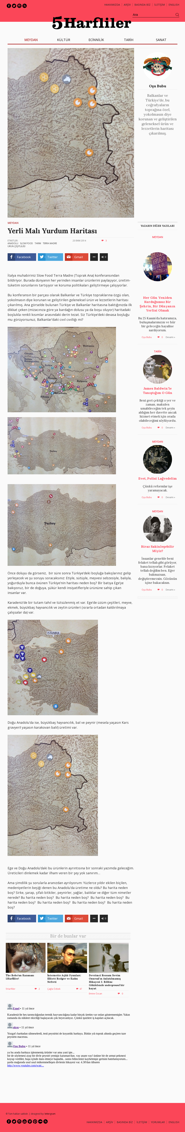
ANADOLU (13, 243)
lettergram (50, 1113)
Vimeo (30, 1121)
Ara (177, 15)
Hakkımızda (112, 4)
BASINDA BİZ (142, 4)
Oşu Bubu (157, 86)
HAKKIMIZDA (94, 1122)
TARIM (38, 243)
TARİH (128, 40)
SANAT (161, 40)
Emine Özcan (95, 993)
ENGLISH (174, 4)
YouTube (24, 1121)
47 (80, 988)
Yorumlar (158, 1122)
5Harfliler (10, 988)
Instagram (19, 6)
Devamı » (170, 337)
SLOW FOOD (26, 243)
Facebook (9, 6)
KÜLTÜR (63, 40)
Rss (24, 6)
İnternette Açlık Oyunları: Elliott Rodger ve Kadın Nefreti (64, 979)
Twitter (14, 6)
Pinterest (35, 1121)
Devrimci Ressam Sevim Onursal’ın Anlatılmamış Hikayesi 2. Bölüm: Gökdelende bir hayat (106, 982)
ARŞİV (127, 4)
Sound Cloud (40, 1121)
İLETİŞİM (159, 4)
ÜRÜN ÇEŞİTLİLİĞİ (16, 246)
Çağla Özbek (53, 988)
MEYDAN (31, 40)
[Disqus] (69, 1047)
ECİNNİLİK (96, 40)
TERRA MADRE (50, 243)
